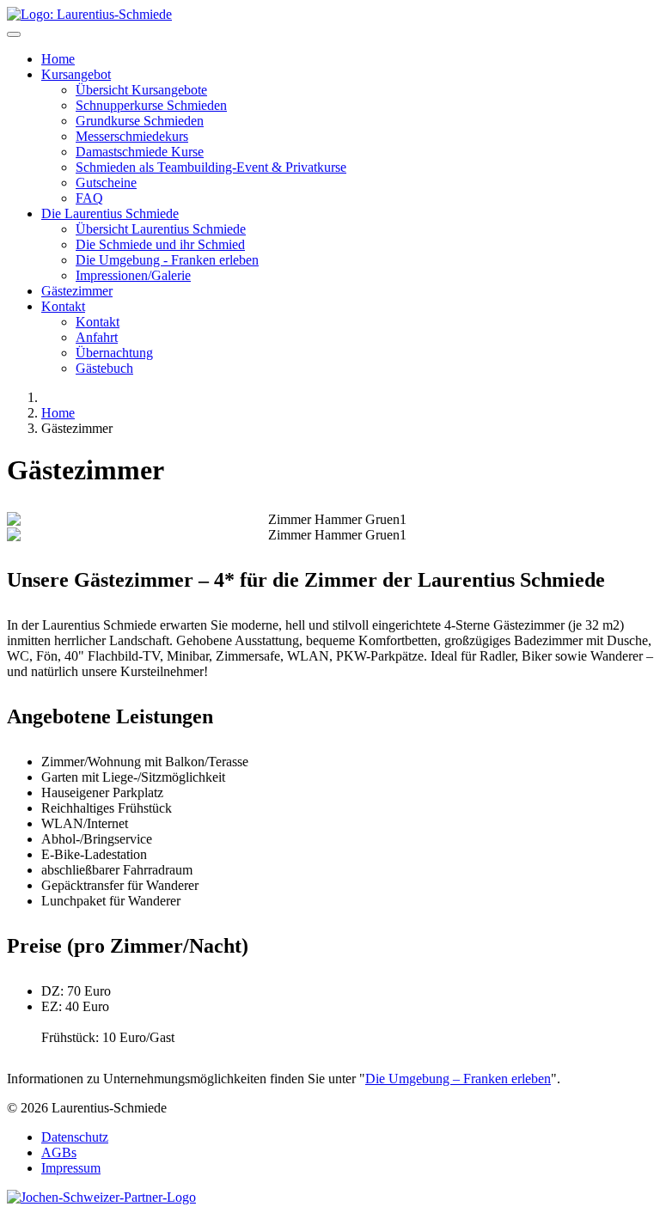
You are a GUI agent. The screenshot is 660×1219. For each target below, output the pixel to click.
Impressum (71, 1168)
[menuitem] (58, 59)
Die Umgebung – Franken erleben (458, 1078)
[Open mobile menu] (14, 34)
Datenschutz (74, 1137)
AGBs (58, 1152)
